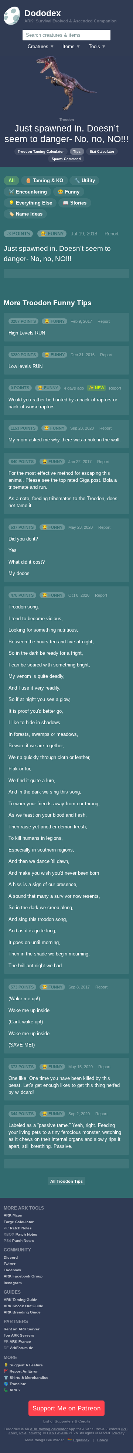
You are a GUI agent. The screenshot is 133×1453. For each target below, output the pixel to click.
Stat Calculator (102, 151)
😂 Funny (52, 233)
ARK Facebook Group (23, 1276)
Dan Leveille (57, 1433)
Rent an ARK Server (22, 1329)
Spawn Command (66, 159)
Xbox (12, 1433)
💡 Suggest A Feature (23, 1365)
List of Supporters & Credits (66, 1421)
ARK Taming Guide (20, 1300)
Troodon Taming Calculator (41, 151)
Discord (11, 1257)
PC (124, 1429)
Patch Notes (21, 1228)
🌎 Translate (15, 1384)
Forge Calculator (19, 1222)
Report (112, 233)
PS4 (23, 1433)
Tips (77, 151)
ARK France (20, 1342)
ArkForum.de (21, 1348)
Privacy (118, 1433)
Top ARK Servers (19, 1335)
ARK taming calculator (49, 1429)
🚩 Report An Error (21, 1371)
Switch (34, 1433)
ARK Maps (13, 1215)
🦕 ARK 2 (12, 1390)
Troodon (66, 120)
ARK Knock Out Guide (23, 1306)
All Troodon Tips (66, 1181)
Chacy (102, 1440)
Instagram (13, 1283)
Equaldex (81, 1440)
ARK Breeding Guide (22, 1312)
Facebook (12, 1270)
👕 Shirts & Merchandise (26, 1378)
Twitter (10, 1264)
